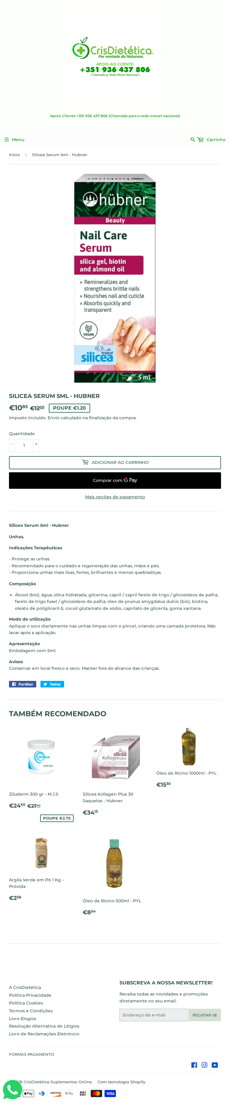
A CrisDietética (25, 987)
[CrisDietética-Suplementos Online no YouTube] (215, 1066)
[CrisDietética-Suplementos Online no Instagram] (205, 1066)
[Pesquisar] (193, 139)
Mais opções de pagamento (115, 497)
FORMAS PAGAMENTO (31, 1054)
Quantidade (22, 433)
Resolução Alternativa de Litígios (44, 1026)
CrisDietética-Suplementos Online (58, 1081)
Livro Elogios (22, 1018)
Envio (54, 417)
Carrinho (215, 139)
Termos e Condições (31, 1010)
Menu (18, 139)
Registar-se (205, 1015)
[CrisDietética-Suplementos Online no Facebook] (194, 1066)
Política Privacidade (30, 995)
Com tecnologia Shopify (121, 1081)
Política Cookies (26, 1003)
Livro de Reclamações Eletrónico (44, 1034)
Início (14, 154)
